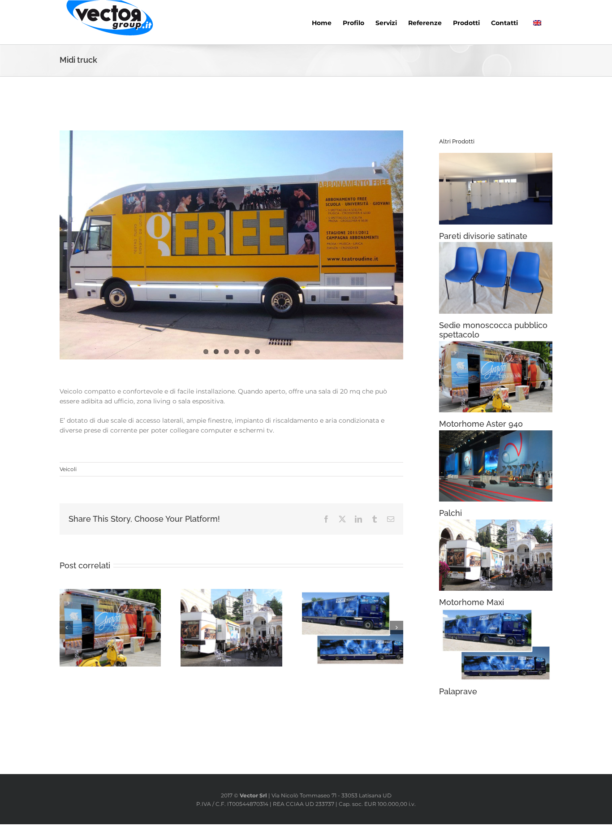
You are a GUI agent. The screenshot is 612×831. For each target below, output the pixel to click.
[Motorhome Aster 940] (495, 376)
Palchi (450, 513)
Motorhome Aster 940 (481, 423)
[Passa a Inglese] (537, 22)
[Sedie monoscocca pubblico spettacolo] (495, 277)
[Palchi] (495, 466)
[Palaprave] (495, 644)
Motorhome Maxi (471, 602)
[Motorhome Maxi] (495, 555)
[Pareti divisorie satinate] (495, 188)
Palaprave (458, 691)
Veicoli (68, 469)
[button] (66, 627)
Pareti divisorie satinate (483, 236)
